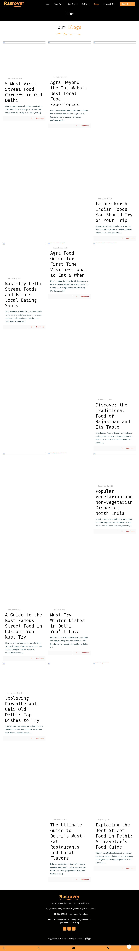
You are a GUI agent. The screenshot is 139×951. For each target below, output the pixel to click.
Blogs (80, 920)
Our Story (57, 920)
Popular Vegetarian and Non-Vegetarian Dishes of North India (114, 502)
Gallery (73, 920)
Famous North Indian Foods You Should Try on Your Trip (114, 212)
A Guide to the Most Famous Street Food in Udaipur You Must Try (23, 626)
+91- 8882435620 (59, 914)
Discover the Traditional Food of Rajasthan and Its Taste (113, 416)
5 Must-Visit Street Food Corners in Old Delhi (23, 92)
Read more (40, 118)
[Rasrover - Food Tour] (14, 4)
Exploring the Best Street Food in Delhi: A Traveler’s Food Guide (114, 836)
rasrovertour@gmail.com (79, 914)
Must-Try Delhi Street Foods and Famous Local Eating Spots (23, 294)
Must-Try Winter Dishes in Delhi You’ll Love (67, 623)
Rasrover (65, 939)
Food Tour (66, 920)
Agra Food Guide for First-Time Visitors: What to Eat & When (68, 264)
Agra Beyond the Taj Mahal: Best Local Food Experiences (68, 93)
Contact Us (87, 920)
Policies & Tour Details (69, 923)
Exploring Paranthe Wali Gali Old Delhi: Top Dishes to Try (22, 709)
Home (50, 920)
